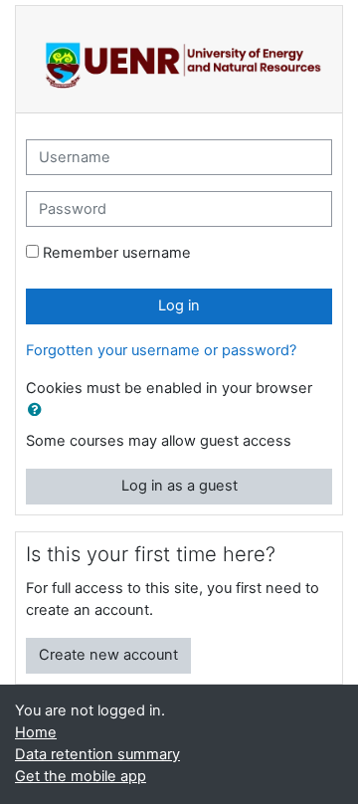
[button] (39, 411)
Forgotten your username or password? (161, 350)
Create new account (108, 655)
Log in (179, 305)
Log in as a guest (179, 486)
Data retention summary (97, 754)
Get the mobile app (80, 776)
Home (36, 732)
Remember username (117, 253)
